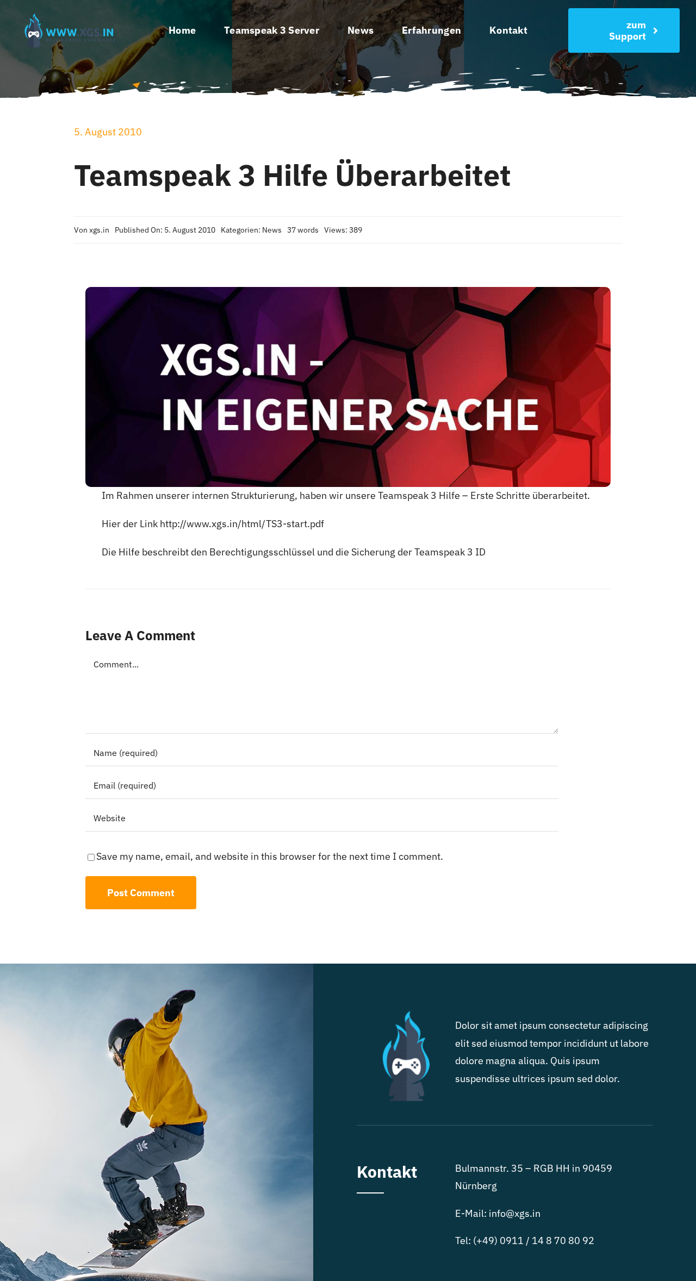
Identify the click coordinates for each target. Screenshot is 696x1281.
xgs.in (99, 230)
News (272, 230)
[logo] (72, 15)
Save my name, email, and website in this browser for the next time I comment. (269, 856)
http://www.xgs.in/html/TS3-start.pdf (242, 523)
